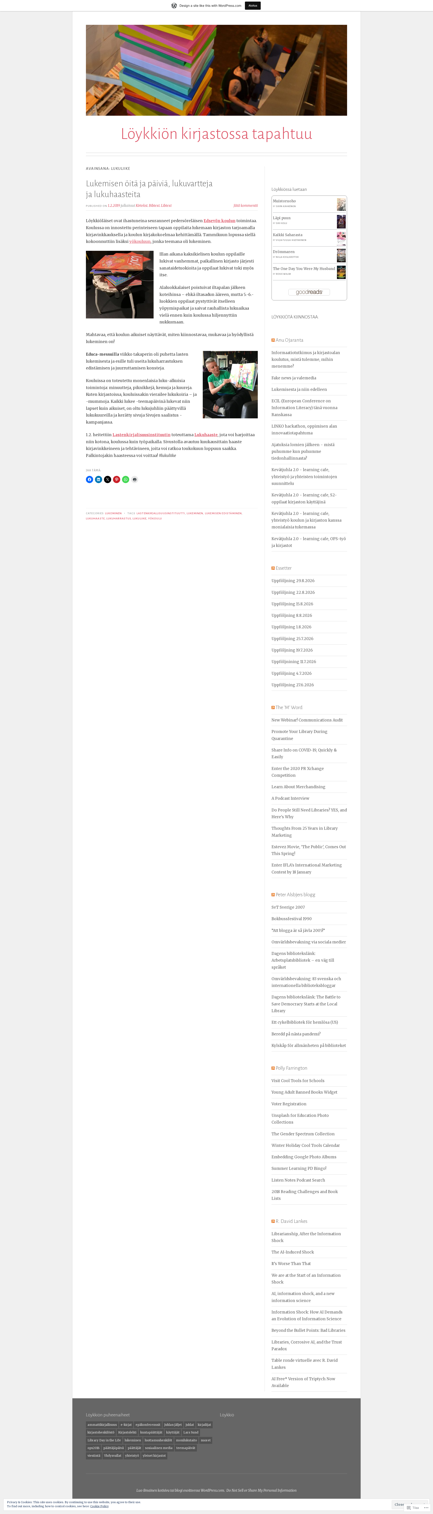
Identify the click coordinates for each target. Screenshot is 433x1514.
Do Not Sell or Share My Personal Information (261, 1490)
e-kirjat (126, 1425)
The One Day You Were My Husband (304, 269)
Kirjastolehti (127, 1432)
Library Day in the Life (104, 1440)
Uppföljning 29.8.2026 (293, 580)
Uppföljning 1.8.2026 (291, 626)
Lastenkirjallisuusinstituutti (161, 513)
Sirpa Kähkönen (286, 206)
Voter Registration (289, 1104)
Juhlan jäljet (173, 1425)
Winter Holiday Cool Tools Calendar (306, 1145)
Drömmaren (284, 252)
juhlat (190, 1425)
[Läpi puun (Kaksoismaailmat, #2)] (341, 227)
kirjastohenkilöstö (101, 1432)
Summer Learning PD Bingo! (299, 1168)
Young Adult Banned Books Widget (304, 1092)
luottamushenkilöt (158, 1440)
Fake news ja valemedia (294, 378)
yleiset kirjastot (154, 1456)
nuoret (206, 1440)
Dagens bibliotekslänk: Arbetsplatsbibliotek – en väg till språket (303, 960)
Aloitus (253, 5)
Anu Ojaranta (290, 340)
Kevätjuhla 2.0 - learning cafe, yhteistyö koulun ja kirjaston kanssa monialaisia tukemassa (306, 520)
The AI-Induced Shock (293, 1252)
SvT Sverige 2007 (288, 907)
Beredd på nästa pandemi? (296, 1034)
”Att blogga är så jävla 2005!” (298, 930)
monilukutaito (186, 1440)
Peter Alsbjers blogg (295, 894)
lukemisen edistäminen (223, 513)
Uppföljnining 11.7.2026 (294, 661)
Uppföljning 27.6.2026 (293, 684)
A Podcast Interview (290, 798)
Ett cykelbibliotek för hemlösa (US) (305, 1022)
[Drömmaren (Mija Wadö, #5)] (341, 261)
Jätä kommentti (246, 205)
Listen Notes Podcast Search (298, 1180)
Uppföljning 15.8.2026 (292, 603)
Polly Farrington (291, 1068)
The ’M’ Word (289, 707)
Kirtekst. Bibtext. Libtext (154, 205)
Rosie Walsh (283, 274)
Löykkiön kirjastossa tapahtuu (216, 133)
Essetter (284, 568)
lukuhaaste (95, 518)
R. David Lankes (291, 1221)
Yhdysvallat (112, 1456)
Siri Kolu (281, 223)
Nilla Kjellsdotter (287, 257)
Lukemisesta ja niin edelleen (299, 389)
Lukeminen (113, 513)
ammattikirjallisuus (102, 1425)
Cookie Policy (99, 1506)
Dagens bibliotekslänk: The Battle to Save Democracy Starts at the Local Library (306, 1004)
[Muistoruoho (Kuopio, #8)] (341, 209)
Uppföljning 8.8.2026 (292, 615)
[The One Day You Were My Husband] (341, 278)
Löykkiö (227, 1414)
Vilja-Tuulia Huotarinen (291, 240)
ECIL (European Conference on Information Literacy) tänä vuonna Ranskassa (304, 408)
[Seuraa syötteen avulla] (273, 340)
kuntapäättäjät (151, 1432)
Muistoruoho (284, 201)
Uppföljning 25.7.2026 (292, 638)
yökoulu (155, 518)
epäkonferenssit (148, 1425)
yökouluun (140, 241)
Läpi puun (281, 218)
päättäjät (134, 1448)
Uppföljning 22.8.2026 (293, 592)
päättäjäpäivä (113, 1448)
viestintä (94, 1456)
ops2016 (93, 1448)
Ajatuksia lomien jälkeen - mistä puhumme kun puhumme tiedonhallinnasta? (303, 451)
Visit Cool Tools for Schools (298, 1080)
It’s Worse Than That (291, 1263)
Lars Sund (190, 1432)
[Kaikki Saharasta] (341, 244)
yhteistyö (132, 1456)
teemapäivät (185, 1448)
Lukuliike (140, 518)
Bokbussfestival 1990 (292, 918)
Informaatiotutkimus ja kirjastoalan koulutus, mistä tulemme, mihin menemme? (306, 359)
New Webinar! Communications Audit (307, 720)
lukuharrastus (118, 518)
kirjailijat (204, 1425)
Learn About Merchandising (298, 786)
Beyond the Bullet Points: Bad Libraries (308, 1330)
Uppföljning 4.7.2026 (292, 673)
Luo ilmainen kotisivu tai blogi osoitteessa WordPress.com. (180, 1490)
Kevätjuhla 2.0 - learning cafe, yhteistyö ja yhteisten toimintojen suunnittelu (304, 476)
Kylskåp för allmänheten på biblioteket (309, 1045)
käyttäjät (173, 1432)
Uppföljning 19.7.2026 (292, 650)
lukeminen (195, 513)
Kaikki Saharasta (287, 235)
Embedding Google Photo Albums (304, 1157)
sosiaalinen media (159, 1448)
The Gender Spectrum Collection (303, 1133)
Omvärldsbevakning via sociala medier (309, 942)
